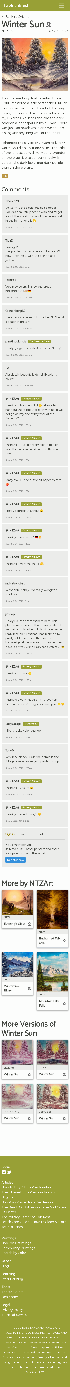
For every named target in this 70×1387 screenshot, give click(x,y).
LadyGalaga (13, 724)
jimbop (10, 614)
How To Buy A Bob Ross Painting (27, 1187)
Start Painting (12, 1279)
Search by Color (14, 1253)
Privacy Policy (12, 1310)
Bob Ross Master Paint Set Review (28, 1202)
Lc (7, 368)
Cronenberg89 (15, 311)
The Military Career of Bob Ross (26, 1217)
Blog (5, 1266)
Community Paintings (18, 1248)
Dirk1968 (11, 280)
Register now (15, 859)
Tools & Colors (12, 1292)
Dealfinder (10, 1297)
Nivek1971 (12, 201)
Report (8, 227)
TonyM (10, 750)
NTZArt (7, 31)
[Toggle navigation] (61, 6)
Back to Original (17, 17)
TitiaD (9, 240)
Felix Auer (31, 1372)
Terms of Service (14, 1315)
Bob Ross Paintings (16, 1243)
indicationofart (15, 583)
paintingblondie (15, 341)
